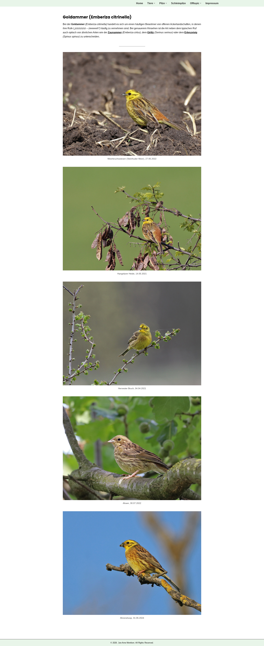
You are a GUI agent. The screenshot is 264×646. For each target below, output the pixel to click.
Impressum (211, 3)
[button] (154, 3)
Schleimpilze (178, 3)
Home (139, 3)
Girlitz (150, 32)
